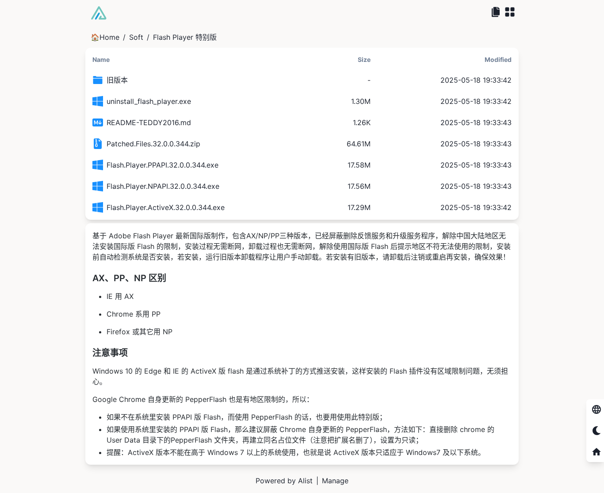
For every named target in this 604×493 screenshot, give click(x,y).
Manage (335, 480)
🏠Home (105, 37)
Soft (136, 37)
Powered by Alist (284, 480)
